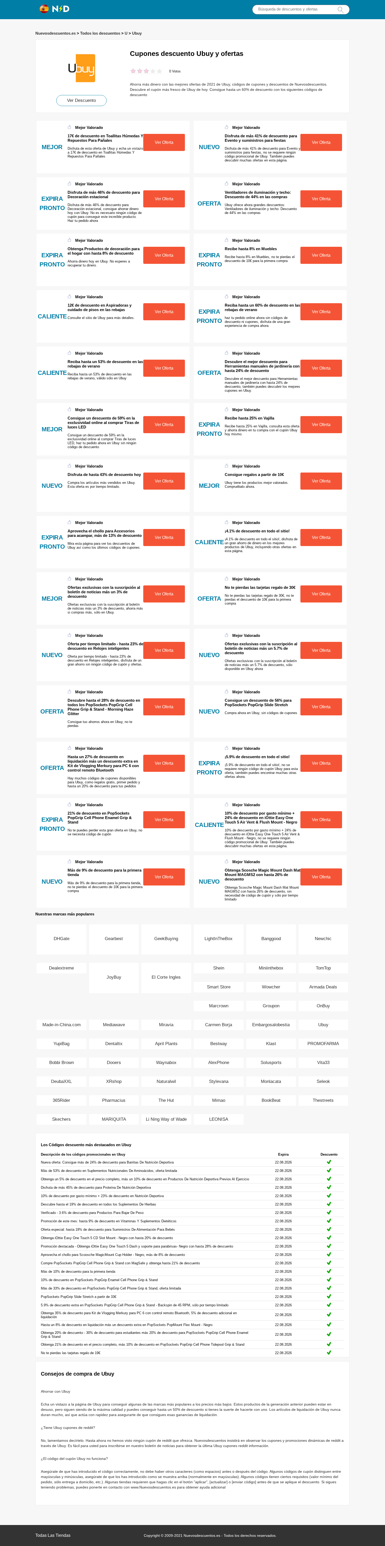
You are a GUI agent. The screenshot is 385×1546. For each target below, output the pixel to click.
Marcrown (218, 1005)
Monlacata (271, 1081)
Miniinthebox (271, 968)
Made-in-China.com (61, 1024)
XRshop (114, 1081)
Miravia (166, 1024)
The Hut (166, 1100)
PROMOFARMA (323, 1043)
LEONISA (218, 1119)
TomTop (323, 968)
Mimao (218, 1100)
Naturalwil (166, 1081)
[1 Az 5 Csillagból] (133, 71)
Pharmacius (113, 1100)
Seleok (323, 1081)
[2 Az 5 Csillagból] (136, 71)
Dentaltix (114, 1043)
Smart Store (218, 986)
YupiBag (61, 1043)
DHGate (61, 938)
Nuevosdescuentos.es (55, 33)
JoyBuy (114, 977)
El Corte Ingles (166, 977)
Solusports (271, 1062)
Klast (271, 1043)
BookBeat (271, 1100)
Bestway (218, 1043)
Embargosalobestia (271, 1024)
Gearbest (114, 938)
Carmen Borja (218, 1024)
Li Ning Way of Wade (166, 1119)
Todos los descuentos (100, 33)
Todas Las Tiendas (52, 1535)
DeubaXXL (61, 1081)
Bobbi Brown (61, 1062)
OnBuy (323, 1005)
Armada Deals (323, 986)
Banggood (271, 938)
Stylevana (218, 1081)
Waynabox (166, 1062)
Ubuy (137, 33)
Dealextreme (61, 968)
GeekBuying (166, 938)
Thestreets (323, 1100)
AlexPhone (218, 1062)
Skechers (61, 1119)
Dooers (114, 1062)
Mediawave (114, 1024)
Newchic (323, 938)
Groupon (271, 1005)
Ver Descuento (81, 100)
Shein (218, 968)
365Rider (61, 1100)
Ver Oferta (164, 142)
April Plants (166, 1043)
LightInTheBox (219, 938)
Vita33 (323, 1062)
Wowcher (271, 986)
